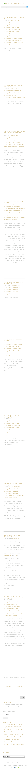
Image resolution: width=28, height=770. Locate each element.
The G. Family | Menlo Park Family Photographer (14, 339)
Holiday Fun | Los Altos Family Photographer (13, 484)
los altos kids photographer (11, 497)
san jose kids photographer (18, 208)
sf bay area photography (10, 146)
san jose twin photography (18, 217)
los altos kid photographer (17, 495)
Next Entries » (21, 686)
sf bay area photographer (18, 144)
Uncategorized (20, 146)
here (16, 555)
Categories (6, 754)
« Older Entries (7, 686)
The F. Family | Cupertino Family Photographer (13, 86)
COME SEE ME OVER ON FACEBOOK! (12, 535)
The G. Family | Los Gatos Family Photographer (13, 282)
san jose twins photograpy (11, 219)
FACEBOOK (7, 555)
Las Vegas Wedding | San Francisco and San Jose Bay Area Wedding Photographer (14, 133)
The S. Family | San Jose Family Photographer (13, 201)
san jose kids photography (11, 210)
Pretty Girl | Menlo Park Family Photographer (13, 416)
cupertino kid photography (18, 97)
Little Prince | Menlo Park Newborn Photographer (14, 18)
